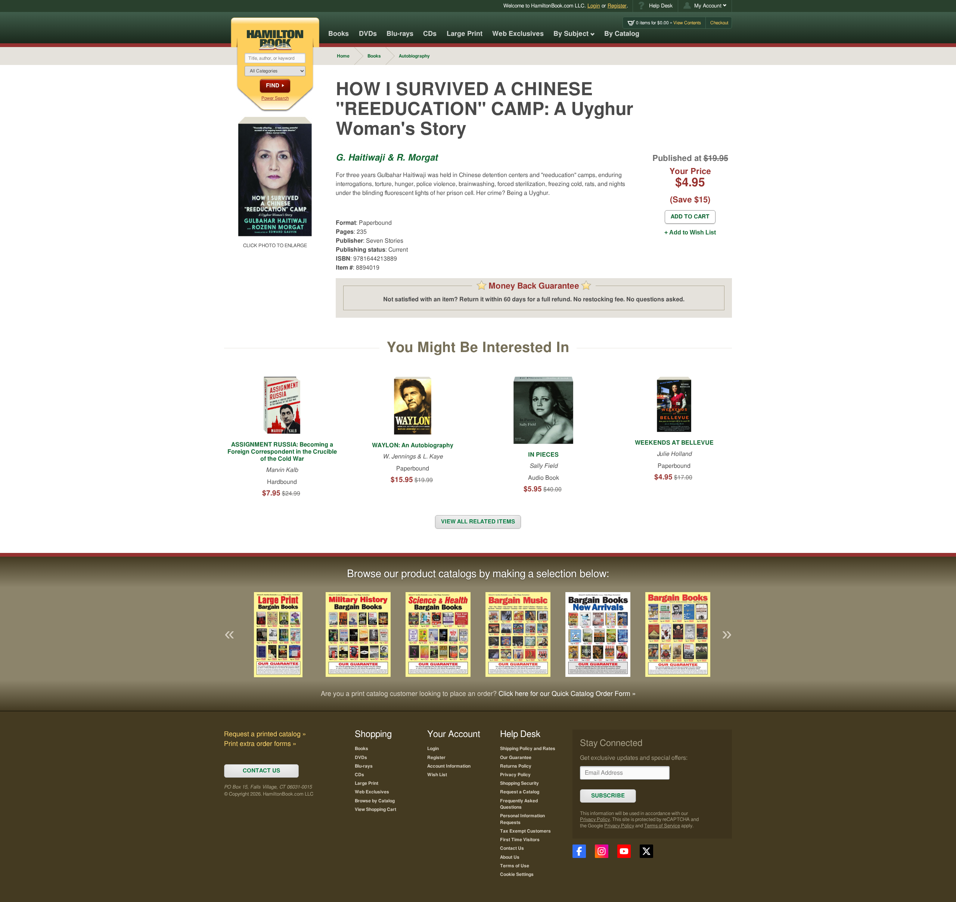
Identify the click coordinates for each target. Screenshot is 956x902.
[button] (705, 6)
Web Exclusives (518, 34)
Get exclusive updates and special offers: (633, 758)
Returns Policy (515, 766)
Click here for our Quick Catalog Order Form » (567, 694)
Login (593, 6)
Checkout (719, 23)
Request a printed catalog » (265, 734)
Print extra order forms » (260, 744)
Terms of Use (514, 866)
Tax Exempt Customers (525, 831)
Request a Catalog (519, 792)
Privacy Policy (595, 819)
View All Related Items (478, 522)
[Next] (727, 635)
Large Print (464, 34)
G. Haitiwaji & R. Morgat (387, 157)
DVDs (368, 34)
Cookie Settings (517, 874)
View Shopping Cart (375, 809)
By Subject (571, 34)
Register (617, 6)
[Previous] (229, 635)
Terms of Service (662, 826)
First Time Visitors (520, 839)
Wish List (437, 774)
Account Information (449, 766)
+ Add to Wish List (690, 232)
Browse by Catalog (375, 801)
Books (338, 34)
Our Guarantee (515, 757)
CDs (430, 34)
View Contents (668, 23)
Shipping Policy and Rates (527, 748)
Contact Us (512, 848)
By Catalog (621, 34)
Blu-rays (400, 34)
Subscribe (608, 796)
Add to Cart (690, 217)
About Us (509, 857)
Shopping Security (519, 783)
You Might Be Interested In (478, 348)
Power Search (275, 98)
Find (272, 85)
